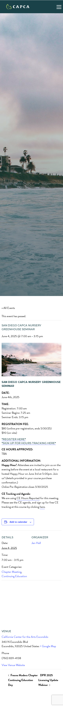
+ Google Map (48, 646)
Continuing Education (14, 576)
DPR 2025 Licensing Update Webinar (48, 680)
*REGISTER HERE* (14, 439)
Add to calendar (18, 521)
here (42, 507)
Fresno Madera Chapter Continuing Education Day (23, 680)
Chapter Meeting (11, 572)
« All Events (8, 308)
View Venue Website (13, 665)
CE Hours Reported (28, 498)
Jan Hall (36, 543)
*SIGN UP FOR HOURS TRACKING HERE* (29, 443)
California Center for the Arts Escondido (25, 637)
